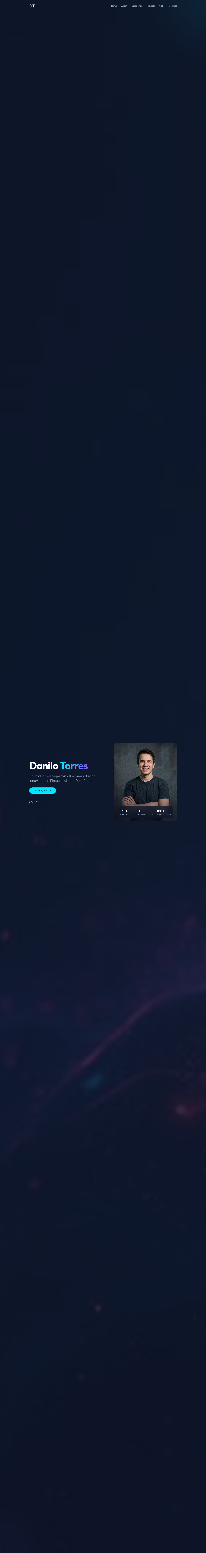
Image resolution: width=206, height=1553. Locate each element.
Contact (173, 6)
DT (32, 5)
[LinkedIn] (31, 802)
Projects (151, 6)
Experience (137, 6)
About (124, 6)
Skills (162, 6)
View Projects (40, 790)
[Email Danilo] (37, 802)
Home (114, 6)
